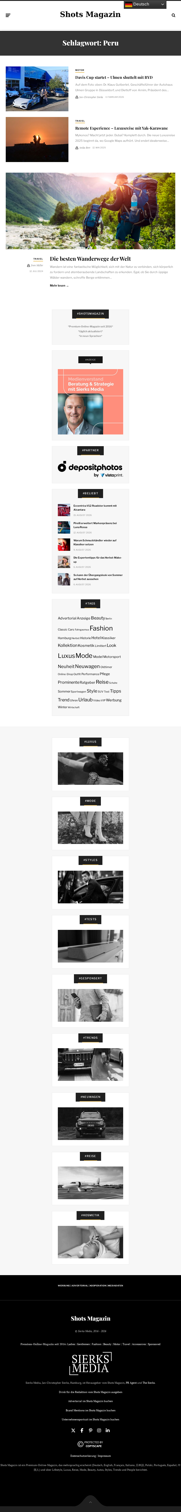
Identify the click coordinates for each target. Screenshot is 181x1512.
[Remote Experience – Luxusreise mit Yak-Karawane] (37, 139)
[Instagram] (99, 1430)
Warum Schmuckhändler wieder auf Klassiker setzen (95, 542)
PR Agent (131, 1383)
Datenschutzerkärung (83, 1456)
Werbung (114, 700)
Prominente (68, 682)
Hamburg (64, 638)
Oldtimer (106, 667)
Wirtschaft (73, 707)
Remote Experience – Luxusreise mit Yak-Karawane (121, 127)
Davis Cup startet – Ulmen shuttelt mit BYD (114, 77)
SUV (101, 691)
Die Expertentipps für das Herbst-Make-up (98, 559)
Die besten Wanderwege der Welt (90, 258)
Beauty (98, 618)
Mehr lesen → (59, 285)
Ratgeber (87, 682)
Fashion (101, 628)
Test (106, 691)
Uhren (74, 700)
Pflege (105, 674)
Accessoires (139, 1344)
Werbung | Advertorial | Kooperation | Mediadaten (90, 1285)
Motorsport (112, 657)
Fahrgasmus (82, 629)
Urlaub (85, 699)
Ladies (71, 1344)
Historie (85, 638)
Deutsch (140, 4)
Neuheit (66, 666)
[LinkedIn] (107, 1430)
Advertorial (67, 618)
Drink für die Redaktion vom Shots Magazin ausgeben (90, 1392)
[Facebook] (82, 1430)
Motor (79, 70)
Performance (90, 674)
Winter (62, 707)
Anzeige (83, 618)
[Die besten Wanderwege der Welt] (90, 211)
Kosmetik (86, 645)
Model (98, 657)
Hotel (96, 638)
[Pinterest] (90, 1430)
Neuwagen (87, 666)
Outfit (77, 674)
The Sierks (149, 1383)
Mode (83, 655)
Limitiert (100, 645)
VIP (103, 700)
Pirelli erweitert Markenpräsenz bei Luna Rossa (95, 525)
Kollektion (67, 645)
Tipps (115, 691)
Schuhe (113, 682)
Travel (80, 121)
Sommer (64, 691)
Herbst (75, 638)
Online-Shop (65, 674)
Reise (102, 682)
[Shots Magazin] (90, 14)
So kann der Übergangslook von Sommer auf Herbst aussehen (98, 577)
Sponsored (154, 1344)
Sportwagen (78, 691)
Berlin (109, 618)
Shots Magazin (90, 1318)
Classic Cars (66, 629)
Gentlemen (83, 1344)
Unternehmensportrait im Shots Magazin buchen (90, 1419)
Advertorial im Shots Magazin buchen (90, 1401)
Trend (64, 699)
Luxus (66, 655)
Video (96, 700)
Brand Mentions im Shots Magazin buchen (90, 1410)
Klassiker (108, 638)
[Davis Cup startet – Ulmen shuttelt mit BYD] (37, 88)
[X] (73, 1430)
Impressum (104, 1456)
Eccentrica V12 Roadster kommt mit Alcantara (95, 507)
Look (111, 645)
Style (92, 691)
